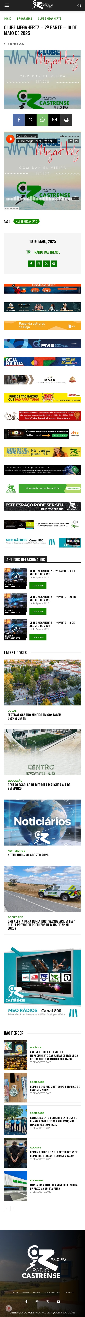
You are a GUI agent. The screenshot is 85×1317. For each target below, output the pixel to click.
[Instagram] (39, 263)
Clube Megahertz (49, 18)
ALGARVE (35, 1148)
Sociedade (15, 917)
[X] (31, 120)
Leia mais (37, 585)
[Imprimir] (66, 120)
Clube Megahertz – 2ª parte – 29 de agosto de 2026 (53, 572)
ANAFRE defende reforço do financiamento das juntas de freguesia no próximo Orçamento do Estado (54, 1055)
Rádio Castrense (47, 252)
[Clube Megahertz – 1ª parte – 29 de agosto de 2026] (15, 602)
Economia (36, 1180)
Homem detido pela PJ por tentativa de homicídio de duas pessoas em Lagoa (53, 1154)
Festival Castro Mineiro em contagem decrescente (34, 717)
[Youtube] (54, 263)
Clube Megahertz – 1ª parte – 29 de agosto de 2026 (52, 598)
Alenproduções (65, 1312)
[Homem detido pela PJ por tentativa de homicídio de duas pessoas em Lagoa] (15, 1153)
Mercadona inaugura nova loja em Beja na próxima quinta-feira (53, 1186)
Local (12, 711)
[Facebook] (19, 120)
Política (36, 1047)
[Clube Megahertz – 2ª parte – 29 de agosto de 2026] (15, 577)
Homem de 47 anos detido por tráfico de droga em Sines (55, 1088)
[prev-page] (6, 1208)
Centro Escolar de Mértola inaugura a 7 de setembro (39, 786)
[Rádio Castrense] (42, 4)
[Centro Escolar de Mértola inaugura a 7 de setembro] (42, 752)
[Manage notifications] (9, 1308)
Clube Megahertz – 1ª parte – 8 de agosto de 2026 (52, 624)
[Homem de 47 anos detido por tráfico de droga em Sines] (15, 1087)
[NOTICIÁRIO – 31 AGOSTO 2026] (42, 823)
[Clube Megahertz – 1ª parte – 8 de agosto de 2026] (15, 628)
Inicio (7, 18)
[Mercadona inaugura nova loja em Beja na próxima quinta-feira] (15, 1186)
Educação (15, 781)
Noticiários (16, 851)
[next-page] (12, 1208)
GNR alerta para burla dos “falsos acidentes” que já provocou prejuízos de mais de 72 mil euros (41, 925)
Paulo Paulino (42, 1312)
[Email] (54, 120)
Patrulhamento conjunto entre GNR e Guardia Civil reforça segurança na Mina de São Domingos (53, 1121)
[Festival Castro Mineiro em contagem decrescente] (42, 682)
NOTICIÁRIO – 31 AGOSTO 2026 (28, 855)
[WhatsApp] (42, 120)
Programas (24, 18)
